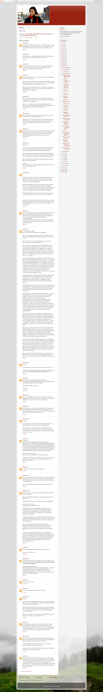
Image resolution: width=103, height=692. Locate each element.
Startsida (39, 677)
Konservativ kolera (65, 109)
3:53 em (24, 59)
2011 (63, 60)
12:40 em (25, 390)
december (65, 67)
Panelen (65, 130)
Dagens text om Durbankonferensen (66, 76)
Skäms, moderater (66, 90)
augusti (65, 151)
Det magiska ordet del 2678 (67, 148)
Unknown (25, 113)
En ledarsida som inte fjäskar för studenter (66, 86)
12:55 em (25, 554)
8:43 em (24, 168)
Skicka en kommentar (26, 671)
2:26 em (24, 462)
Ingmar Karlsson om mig (67, 137)
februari (65, 163)
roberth (24, 43)
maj (64, 157)
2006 (63, 169)
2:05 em (24, 592)
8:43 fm (24, 358)
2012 (63, 58)
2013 (63, 56)
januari (65, 165)
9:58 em (24, 224)
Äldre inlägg (53, 677)
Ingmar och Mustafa (65, 141)
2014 (63, 54)
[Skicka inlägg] (36, 37)
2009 (63, 64)
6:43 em (24, 124)
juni (64, 155)
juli (64, 153)
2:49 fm (24, 617)
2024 (63, 42)
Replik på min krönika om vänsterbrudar (67, 144)
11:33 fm (25, 651)
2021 (63, 44)
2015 (63, 52)
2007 (63, 167)
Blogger (58, 686)
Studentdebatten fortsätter (67, 116)
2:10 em (24, 434)
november (65, 69)
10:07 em (25, 543)
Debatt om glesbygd (65, 97)
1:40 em (24, 668)
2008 (63, 66)
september (65, 73)
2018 (63, 46)
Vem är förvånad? (66, 93)
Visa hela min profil (64, 36)
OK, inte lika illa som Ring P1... (67, 119)
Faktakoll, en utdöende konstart (66, 123)
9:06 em (24, 206)
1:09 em (24, 49)
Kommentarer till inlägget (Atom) (35, 680)
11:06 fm (25, 583)
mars (64, 161)
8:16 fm (24, 631)
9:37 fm (24, 373)
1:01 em (24, 401)
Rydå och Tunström (65, 106)
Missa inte (65, 99)
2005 (63, 171)
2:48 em (24, 470)
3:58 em (24, 70)
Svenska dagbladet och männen (67, 81)
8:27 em (24, 138)
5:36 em (24, 108)
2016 (63, 50)
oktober (65, 71)
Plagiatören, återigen (65, 113)
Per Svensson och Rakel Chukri (66, 127)
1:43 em (24, 414)
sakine (24, 75)
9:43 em (24, 486)
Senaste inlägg (24, 677)
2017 (63, 48)
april (64, 159)
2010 (63, 62)
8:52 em (24, 575)
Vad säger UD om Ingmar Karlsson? (66, 134)
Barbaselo (25, 490)
